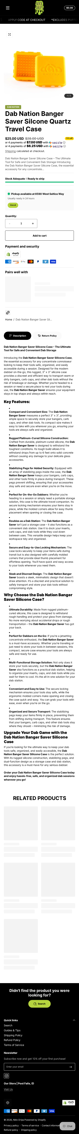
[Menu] (8, 8)
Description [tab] (19, 335)
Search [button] (42, 1003)
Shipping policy (29, 1130)
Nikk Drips (18, 1119)
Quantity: (11, 216)
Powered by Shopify (35, 1119)
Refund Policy (12, 1040)
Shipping (10, 151)
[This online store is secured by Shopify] (13, 256)
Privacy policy (11, 1125)
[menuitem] (39, 1025)
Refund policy (11, 1130)
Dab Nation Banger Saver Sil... (34, 319)
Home (8, 319)
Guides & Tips (12, 1030)
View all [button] (13, 205)
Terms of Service (14, 1044)
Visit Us (8, 1089)
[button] (69, 8)
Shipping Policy (13, 1035)
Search (8, 1025)
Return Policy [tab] (49, 335)
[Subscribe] (70, 1067)
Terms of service (30, 1125)
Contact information (52, 1125)
